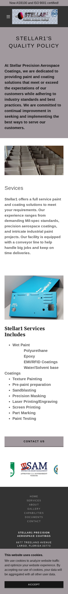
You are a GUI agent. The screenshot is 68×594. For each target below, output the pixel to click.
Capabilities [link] (34, 513)
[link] (35, 16)
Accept (34, 584)
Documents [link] (34, 517)
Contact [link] (34, 521)
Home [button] (34, 496)
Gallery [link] (34, 509)
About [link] (34, 504)
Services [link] (34, 500)
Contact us (34, 441)
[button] (8, 16)
